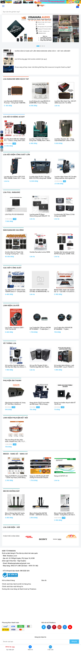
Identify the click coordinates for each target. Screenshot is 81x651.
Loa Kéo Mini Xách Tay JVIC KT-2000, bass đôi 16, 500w (65, 102)
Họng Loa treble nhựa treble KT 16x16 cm (65, 403)
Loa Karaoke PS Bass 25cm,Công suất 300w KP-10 (40, 215)
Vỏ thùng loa (9, 343)
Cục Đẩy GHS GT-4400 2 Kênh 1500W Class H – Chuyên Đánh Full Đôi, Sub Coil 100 (15, 290)
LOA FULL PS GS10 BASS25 (14, 214)
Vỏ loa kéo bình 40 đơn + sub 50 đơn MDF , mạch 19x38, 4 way (64, 366)
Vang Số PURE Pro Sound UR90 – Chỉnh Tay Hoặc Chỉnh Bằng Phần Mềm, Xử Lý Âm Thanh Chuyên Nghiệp (16, 476)
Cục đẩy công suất (12, 268)
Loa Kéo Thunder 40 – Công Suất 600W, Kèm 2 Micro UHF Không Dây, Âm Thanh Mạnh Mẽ (65, 139)
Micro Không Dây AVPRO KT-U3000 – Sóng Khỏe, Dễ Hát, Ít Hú (64, 514)
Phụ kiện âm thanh (12, 380)
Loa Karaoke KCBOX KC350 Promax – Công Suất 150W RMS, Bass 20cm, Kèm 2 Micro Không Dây (15, 102)
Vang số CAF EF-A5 (60, 476)
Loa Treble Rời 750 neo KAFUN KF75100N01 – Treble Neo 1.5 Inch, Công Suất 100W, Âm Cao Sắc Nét (40, 328)
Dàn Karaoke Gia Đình (13, 230)
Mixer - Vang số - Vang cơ (15, 454)
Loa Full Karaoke (11, 192)
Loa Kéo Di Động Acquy (14, 117)
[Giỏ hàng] (77, 7)
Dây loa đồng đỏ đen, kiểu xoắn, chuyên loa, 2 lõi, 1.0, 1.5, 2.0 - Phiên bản (15, 440)
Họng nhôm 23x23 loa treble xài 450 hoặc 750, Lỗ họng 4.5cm (39, 403)
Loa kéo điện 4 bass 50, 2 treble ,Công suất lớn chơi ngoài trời (65, 177)
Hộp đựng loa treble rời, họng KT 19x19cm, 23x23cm (15, 403)
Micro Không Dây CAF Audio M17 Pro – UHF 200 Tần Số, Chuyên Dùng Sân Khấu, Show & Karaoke (15, 514)
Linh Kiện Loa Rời (11, 305)
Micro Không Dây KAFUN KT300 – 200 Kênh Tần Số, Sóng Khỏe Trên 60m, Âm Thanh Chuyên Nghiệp (38, 514)
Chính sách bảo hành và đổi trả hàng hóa (16, 584)
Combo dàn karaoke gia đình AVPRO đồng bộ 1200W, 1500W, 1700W (65, 253)
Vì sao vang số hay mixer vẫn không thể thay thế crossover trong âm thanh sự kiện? (43, 67)
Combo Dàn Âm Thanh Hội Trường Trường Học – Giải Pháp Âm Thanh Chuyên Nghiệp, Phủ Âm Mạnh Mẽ (14, 253)
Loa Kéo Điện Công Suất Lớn (16, 154)
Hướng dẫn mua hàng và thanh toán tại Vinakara (19, 589)
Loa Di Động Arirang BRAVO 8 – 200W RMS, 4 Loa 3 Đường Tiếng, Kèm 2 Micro (40, 102)
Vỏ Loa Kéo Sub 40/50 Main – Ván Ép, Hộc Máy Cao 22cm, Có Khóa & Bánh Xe (15, 366)
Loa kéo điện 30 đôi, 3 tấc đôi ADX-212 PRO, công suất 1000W (40, 177)
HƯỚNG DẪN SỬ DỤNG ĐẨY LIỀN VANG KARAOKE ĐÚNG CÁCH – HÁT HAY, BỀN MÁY (42, 51)
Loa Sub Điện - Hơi (11, 527)
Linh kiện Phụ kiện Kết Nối (15, 418)
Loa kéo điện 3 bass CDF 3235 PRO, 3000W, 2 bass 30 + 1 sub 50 (14, 177)
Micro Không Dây (11, 491)
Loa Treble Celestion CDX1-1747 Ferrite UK (14, 328)
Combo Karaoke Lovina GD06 (40, 252)
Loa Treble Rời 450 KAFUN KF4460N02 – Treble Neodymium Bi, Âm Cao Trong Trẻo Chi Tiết (64, 328)
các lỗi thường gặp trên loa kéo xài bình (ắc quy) (31, 59)
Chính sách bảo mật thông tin (12, 586)
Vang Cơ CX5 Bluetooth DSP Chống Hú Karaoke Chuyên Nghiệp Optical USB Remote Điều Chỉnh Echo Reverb (39, 476)
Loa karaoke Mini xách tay (16, 79)
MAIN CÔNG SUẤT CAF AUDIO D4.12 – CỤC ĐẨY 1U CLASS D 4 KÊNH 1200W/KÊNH (64, 290)
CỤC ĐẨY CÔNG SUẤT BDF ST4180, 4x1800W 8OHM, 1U (39, 290)
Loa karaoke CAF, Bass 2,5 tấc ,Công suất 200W (64, 215)
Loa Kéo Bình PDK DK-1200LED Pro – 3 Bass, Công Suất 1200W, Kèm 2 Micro (15, 139)
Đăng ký (74, 641)
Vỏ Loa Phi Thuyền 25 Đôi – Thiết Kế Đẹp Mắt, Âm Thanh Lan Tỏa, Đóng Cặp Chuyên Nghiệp (39, 366)
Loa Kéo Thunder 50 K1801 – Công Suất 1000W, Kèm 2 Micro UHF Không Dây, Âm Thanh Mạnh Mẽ (40, 139)
